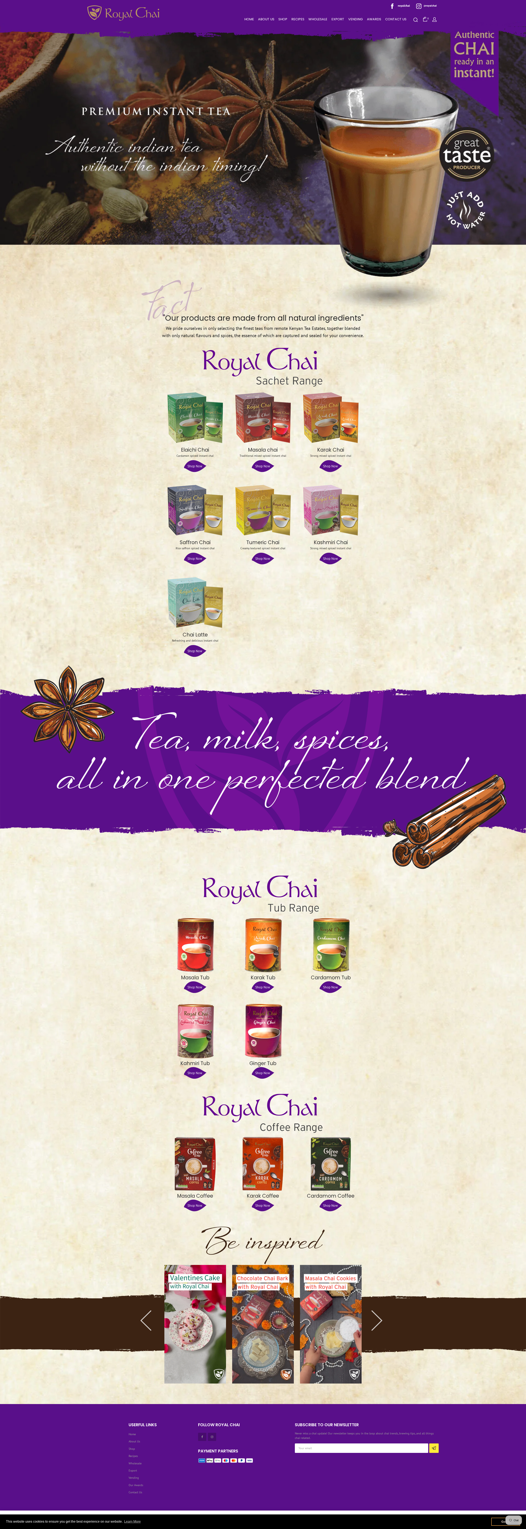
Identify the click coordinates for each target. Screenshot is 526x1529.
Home (132, 1434)
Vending (134, 1478)
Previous (158, 1312)
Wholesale (135, 1463)
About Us (134, 1441)
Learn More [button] (132, 1521)
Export (133, 1470)
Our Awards (136, 1485)
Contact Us (135, 1492)
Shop (132, 1449)
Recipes (133, 1456)
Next (368, 1312)
